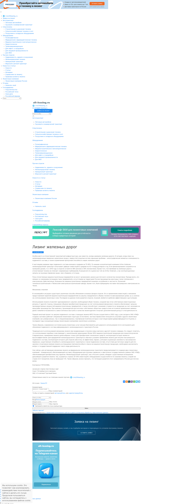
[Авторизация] (33, 116)
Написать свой (10, 85)
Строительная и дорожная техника (18, 29)
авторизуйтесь (60, 393)
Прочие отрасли (8, 55)
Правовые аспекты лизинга (15, 77)
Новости (8, 68)
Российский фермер (12, 96)
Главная (35, 225)
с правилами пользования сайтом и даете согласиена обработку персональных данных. (77, 412)
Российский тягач (11, 92)
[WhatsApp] (134, 382)
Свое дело (9, 94)
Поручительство (11, 89)
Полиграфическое (11, 38)
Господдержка (8, 87)
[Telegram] (139, 382)
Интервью (9, 72)
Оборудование (8, 35)
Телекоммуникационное (14, 46)
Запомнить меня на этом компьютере (48, 406)
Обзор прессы (43, 225)
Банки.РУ (44, 383)
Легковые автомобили (13, 22)
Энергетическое (11, 44)
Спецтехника (7, 27)
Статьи (8, 70)
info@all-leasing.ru (40, 108)
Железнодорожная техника (15, 59)
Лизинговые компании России (16, 81)
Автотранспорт (8, 20)
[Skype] (137, 382)
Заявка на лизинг (9, 18)
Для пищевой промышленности (16, 51)
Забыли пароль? (38, 410)
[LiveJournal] (129, 382)
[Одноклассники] (127, 382)
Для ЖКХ (8, 53)
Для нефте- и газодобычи (14, 48)
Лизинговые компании (11, 79)
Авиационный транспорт (14, 61)
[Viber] (132, 382)
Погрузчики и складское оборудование (19, 33)
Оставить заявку (86, 433)
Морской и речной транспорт (16, 64)
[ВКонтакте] (124, 382)
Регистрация (40, 399)
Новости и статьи (9, 66)
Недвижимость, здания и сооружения (19, 57)
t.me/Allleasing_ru (11, 16)
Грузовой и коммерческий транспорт (18, 25)
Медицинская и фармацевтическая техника (21, 40)
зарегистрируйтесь (76, 393)
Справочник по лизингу (13, 74)
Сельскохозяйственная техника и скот (19, 31)
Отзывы (5, 83)
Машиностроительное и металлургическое (20, 42)
